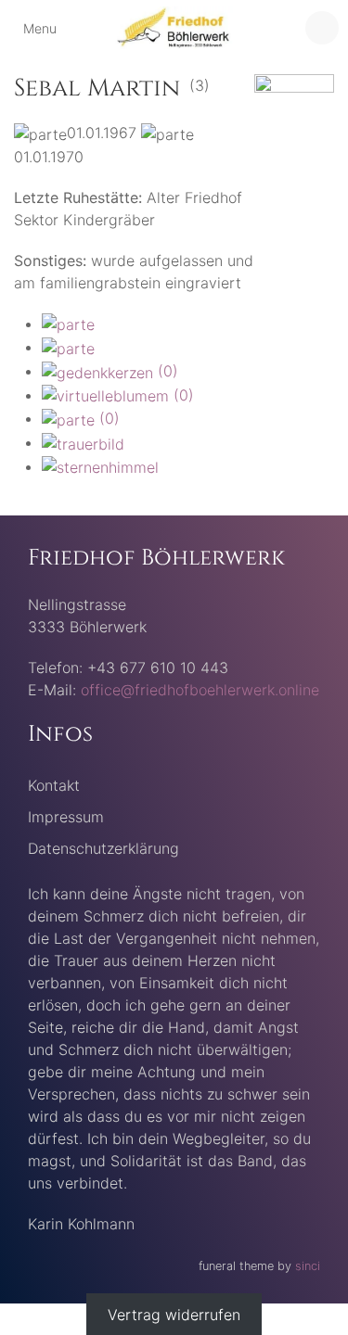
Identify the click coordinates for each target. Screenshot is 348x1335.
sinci (307, 1266)
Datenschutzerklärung (103, 848)
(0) (165, 371)
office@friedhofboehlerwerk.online (200, 689)
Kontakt (54, 785)
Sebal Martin (97, 88)
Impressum (66, 816)
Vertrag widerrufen (174, 1314)
